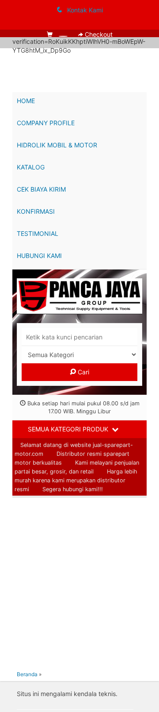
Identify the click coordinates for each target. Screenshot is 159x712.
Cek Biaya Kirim (41, 189)
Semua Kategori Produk (69, 429)
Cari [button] (82, 372)
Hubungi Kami (39, 255)
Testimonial (37, 233)
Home (26, 100)
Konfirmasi (36, 211)
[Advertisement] (79, 582)
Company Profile (46, 123)
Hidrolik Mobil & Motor (57, 145)
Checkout (98, 34)
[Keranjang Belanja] (58, 34)
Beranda (27, 674)
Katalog (31, 167)
